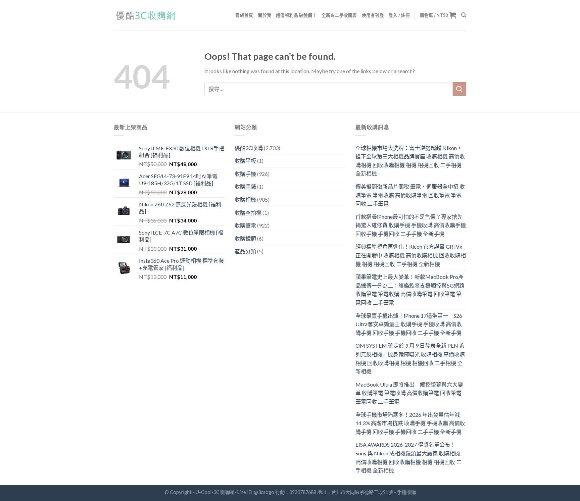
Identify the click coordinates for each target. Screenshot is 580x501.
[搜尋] (463, 15)
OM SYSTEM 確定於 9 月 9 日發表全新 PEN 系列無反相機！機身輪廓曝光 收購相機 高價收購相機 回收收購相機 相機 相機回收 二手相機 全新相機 (410, 358)
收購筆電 (245, 225)
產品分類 (245, 251)
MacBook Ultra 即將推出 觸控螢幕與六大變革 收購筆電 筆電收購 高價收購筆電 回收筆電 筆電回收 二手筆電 (409, 393)
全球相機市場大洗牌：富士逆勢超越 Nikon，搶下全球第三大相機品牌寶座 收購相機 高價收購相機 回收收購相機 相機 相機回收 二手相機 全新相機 (410, 161)
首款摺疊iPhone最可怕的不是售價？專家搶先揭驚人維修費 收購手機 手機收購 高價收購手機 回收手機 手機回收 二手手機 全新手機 (410, 225)
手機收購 (406, 492)
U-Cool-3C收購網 (215, 492)
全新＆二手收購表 (339, 15)
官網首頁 (244, 15)
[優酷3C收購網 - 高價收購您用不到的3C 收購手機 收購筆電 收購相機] (147, 15)
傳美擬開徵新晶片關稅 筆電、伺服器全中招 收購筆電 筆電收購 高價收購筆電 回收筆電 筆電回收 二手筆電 (410, 195)
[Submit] (459, 88)
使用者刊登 (373, 15)
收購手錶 (245, 186)
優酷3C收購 (249, 148)
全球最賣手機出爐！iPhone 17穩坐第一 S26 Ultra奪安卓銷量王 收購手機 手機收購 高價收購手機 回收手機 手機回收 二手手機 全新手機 (408, 324)
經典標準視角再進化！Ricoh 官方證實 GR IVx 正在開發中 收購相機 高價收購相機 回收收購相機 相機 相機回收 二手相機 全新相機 (410, 255)
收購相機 (245, 199)
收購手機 (245, 173)
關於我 (264, 15)
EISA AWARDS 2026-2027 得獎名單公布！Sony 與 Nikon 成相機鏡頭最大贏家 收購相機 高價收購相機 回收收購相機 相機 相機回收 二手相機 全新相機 (408, 457)
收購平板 (245, 160)
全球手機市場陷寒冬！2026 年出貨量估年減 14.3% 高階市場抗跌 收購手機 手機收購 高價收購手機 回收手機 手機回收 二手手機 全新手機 (410, 423)
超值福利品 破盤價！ (296, 15)
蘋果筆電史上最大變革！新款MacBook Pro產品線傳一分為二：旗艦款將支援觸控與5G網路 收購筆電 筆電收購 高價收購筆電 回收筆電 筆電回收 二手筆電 (410, 289)
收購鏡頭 (245, 238)
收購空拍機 (248, 212)
